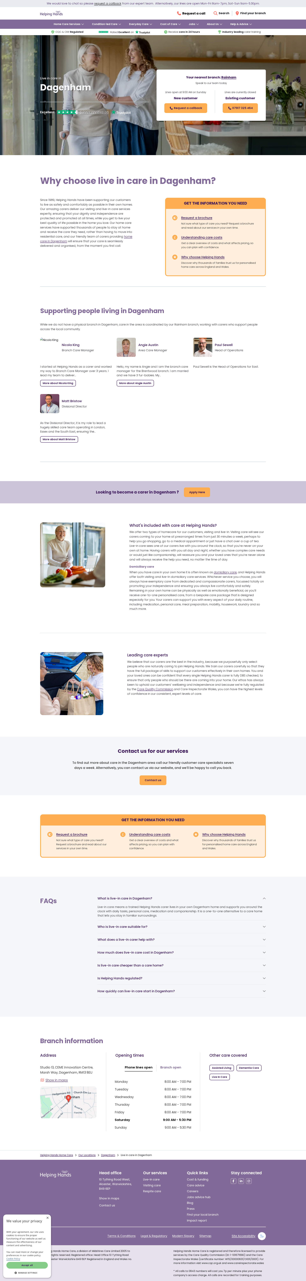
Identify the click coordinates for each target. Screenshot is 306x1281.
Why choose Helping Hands (203, 257)
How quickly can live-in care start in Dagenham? (136, 991)
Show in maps (109, 1198)
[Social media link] (233, 1181)
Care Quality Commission (155, 689)
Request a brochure (196, 218)
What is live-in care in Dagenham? (125, 898)
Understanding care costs (201, 237)
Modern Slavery (183, 1236)
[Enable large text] (262, 1236)
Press (191, 1209)
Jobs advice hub (199, 1197)
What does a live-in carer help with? (126, 939)
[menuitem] (69, 24)
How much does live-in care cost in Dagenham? (136, 952)
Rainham (228, 77)
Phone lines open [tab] (139, 1067)
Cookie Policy (13, 1258)
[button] (27, 1273)
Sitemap (205, 1236)
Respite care (152, 1191)
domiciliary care (225, 572)
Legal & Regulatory (154, 1236)
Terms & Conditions (121, 1236)
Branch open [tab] (170, 1067)
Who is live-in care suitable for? (122, 926)
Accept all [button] (27, 1265)
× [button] (47, 1218)
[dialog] (27, 1246)
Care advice (195, 1185)
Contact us (107, 1205)
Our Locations (87, 1155)
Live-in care (151, 1179)
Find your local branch (203, 1215)
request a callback (107, 3)
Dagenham (108, 1155)
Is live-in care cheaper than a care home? (131, 965)
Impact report (197, 1220)
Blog (190, 1203)
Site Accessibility (243, 1236)
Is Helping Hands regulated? (120, 978)
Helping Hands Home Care (56, 1155)
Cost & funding (197, 1179)
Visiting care (152, 1185)
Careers (192, 1191)
